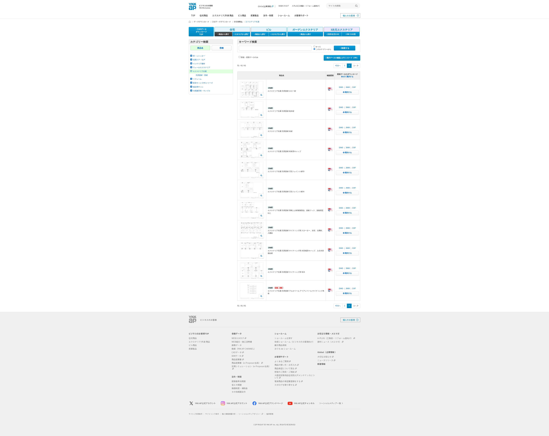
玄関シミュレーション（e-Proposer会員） (251, 366)
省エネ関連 (237, 385)
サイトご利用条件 (195, 414)
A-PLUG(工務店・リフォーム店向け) (306, 6)
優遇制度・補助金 (240, 388)
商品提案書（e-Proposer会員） (246, 363)
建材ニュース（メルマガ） (329, 342)
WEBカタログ (284, 6)
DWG (341, 87)
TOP (193, 15)
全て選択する (348, 77)
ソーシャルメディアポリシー (249, 414)
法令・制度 (268, 15)
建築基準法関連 (239, 381)
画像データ (237, 345)
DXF (354, 87)
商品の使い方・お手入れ (285, 365)
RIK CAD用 (351, 34)
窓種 (222, 48)
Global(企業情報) (264, 6)
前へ (339, 66)
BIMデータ (236, 356)
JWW (348, 87)
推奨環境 (269, 414)
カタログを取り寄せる (284, 385)
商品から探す (223, 34)
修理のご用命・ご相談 (284, 372)
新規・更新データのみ (249, 57)
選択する (348, 92)
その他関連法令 (239, 392)
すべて (318, 47)
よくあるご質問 (281, 361)
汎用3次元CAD (333, 34)
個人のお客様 (349, 15)
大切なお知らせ (324, 357)
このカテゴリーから (323, 49)
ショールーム (284, 15)
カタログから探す (241, 34)
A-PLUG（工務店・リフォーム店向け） (335, 338)
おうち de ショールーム (285, 349)
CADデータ (237, 352)
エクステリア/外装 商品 (222, 15)
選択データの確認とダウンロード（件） (342, 58)
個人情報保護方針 (229, 414)
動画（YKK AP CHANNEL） (244, 349)
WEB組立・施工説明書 (242, 342)
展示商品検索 (280, 345)
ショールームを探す (283, 338)
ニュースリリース (325, 360)
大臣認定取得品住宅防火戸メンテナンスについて (294, 376)
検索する (345, 48)
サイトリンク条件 (212, 414)
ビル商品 (242, 15)
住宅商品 (204, 15)
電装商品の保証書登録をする (287, 381)
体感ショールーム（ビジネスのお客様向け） (294, 342)
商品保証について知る (284, 368)
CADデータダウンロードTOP (201, 32)
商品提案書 (237, 359)
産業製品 (255, 15)
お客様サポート (301, 15)
